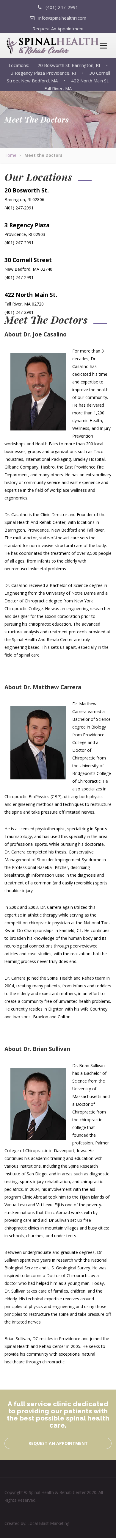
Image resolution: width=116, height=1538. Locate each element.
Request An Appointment (58, 29)
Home (10, 155)
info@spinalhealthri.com (62, 18)
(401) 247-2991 (62, 7)
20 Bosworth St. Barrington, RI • (72, 65)
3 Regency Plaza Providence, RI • (45, 73)
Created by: (36, 1523)
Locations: (22, 65)
